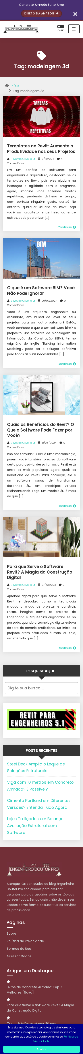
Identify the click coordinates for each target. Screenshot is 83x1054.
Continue (65, 227)
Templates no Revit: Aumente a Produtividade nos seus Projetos (41, 149)
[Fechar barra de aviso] (75, 13)
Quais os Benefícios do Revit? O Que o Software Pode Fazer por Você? (40, 430)
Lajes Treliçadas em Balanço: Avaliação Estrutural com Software (35, 825)
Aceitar (41, 1049)
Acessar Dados (19, 956)
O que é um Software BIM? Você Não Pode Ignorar (41, 290)
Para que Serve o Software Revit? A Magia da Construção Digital (39, 572)
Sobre (11, 933)
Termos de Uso (19, 948)
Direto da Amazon (39, 13)
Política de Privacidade (25, 941)
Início (15, 86)
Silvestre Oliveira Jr (23, 159)
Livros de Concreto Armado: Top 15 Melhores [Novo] (35, 990)
